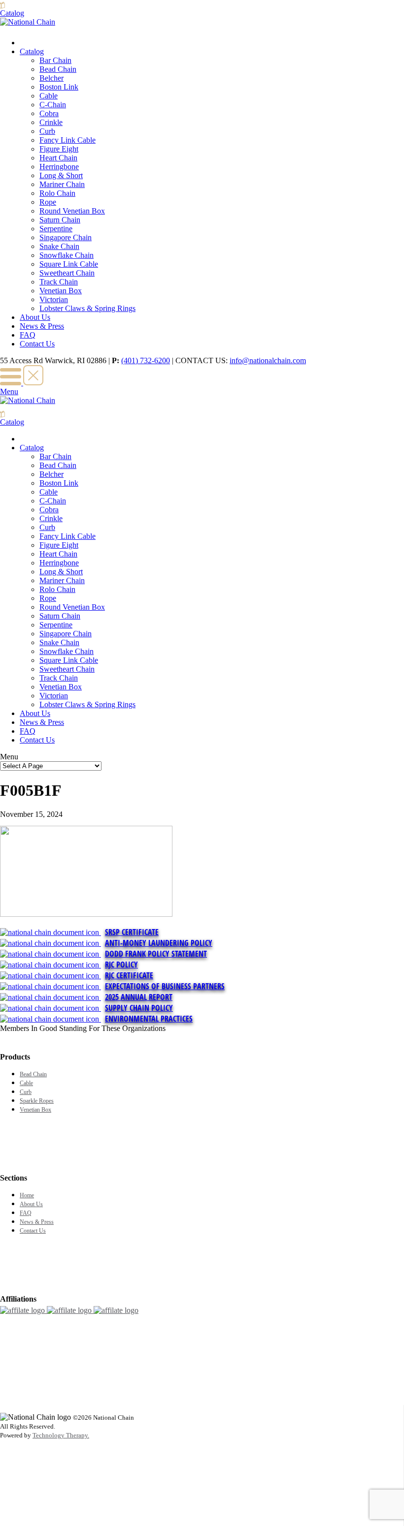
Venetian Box (60, 290)
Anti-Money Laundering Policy (158, 942)
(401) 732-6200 (145, 360)
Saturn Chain (59, 220)
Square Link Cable (68, 264)
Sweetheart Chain (67, 273)
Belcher (51, 78)
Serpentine (55, 228)
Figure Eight (58, 149)
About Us (35, 317)
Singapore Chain (65, 237)
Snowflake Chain (66, 255)
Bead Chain (57, 69)
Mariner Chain (62, 184)
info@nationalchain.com (268, 360)
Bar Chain (55, 60)
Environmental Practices (149, 1018)
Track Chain (58, 282)
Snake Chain (59, 246)
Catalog (32, 51)
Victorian (53, 299)
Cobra (49, 113)
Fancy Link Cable (67, 140)
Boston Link (58, 87)
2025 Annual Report (138, 997)
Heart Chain (58, 158)
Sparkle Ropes (37, 1100)
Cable (48, 96)
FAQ (27, 335)
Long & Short (61, 175)
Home (27, 1195)
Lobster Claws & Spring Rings (87, 308)
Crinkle (51, 122)
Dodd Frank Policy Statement (156, 953)
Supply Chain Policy (139, 1007)
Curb (47, 131)
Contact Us (37, 344)
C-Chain (52, 104)
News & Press (42, 326)
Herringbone (59, 166)
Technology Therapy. (61, 1435)
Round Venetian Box (72, 211)
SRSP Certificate (132, 932)
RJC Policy (121, 964)
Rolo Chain (57, 193)
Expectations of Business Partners (165, 986)
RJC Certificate (129, 975)
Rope (47, 202)
